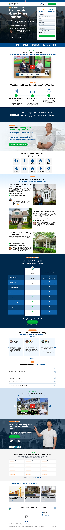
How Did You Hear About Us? (44, 30)
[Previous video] (15, 406)
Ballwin (26, 514)
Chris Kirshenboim (13, 499)
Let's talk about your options (17, 144)
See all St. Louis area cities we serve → (35, 477)
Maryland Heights (26, 517)
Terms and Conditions (37, 510)
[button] (30, 358)
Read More (11, 500)
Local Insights (13, 495)
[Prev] (8, 347)
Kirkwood (26, 516)
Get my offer (32, 322)
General (44, 495)
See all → (26, 521)
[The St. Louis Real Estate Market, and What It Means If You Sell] (16, 491)
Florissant (26, 513)
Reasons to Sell (30, 495)
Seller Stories (22, 511)
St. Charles (26, 515)
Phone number (41, 22)
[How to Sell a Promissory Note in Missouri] (48, 491)
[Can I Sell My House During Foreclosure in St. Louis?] (32, 491)
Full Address (41, 14)
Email (39, 26)
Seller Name (41, 18)
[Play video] (33, 67)
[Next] (55, 347)
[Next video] (50, 406)
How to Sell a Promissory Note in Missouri (49, 497)
